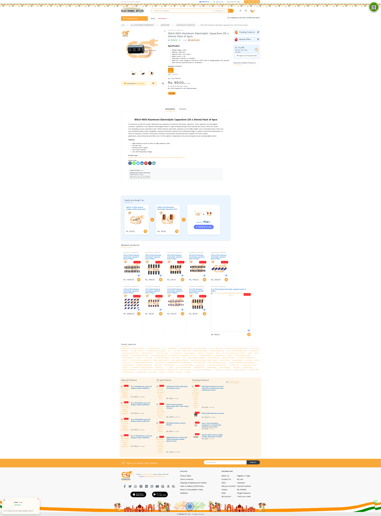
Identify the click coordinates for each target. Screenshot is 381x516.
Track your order (244, 496)
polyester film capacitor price (175, 157)
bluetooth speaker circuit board (204, 360)
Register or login (243, 476)
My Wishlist (241, 490)
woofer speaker (228, 358)
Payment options (244, 486)
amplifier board (200, 348)
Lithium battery (153, 348)
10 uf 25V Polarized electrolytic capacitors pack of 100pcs (228, 290)
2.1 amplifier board (200, 351)
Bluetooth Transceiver (202, 369)
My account (226, 496)
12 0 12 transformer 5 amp (236, 351)
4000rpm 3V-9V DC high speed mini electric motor (177, 387)
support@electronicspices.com (155, 476)
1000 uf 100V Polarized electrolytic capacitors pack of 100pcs (131, 256)
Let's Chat (140, 83)
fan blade (218, 369)
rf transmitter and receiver (141, 367)
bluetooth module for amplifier (242, 362)
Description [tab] (170, 109)
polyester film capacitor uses (138, 157)
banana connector (129, 369)
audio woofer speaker (179, 360)
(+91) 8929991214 (148, 474)
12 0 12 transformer (185, 365)
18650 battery (147, 353)
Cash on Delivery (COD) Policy (192, 486)
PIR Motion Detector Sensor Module (176, 424)
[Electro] (132, 11)
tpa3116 (124, 367)
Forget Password (243, 493)
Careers (225, 490)
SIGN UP (253, 462)
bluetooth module (136, 348)
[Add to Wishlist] (153, 83)
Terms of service (186, 479)
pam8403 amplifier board (143, 362)
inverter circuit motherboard (179, 362)
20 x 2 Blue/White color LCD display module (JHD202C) (140, 420)
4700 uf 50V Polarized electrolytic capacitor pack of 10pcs (218, 256)
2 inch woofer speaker (196, 358)
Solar (124, 360)
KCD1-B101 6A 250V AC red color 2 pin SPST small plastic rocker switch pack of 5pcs (213, 388)
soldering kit (169, 365)
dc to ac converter (183, 367)
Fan (183, 358)
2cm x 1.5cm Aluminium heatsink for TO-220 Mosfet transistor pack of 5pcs (211, 425)
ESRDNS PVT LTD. (184, 514)
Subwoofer (172, 348)
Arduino (228, 369)
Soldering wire (128, 365)
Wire (249, 353)
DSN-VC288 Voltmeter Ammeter (213, 413)
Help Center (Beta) (253, 2)
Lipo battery (234, 365)
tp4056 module (128, 372)
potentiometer (128, 358)
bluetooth (127, 362)
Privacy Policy (185, 476)
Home (153, 18)
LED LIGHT (176, 358)
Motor (230, 355)
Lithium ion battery (249, 365)
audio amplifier (145, 369)
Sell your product (229, 486)
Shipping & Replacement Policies (193, 483)
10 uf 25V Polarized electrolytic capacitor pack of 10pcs (196, 291)
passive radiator (240, 369)
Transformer (237, 360)
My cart (240, 479)
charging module (206, 355)
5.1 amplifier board (162, 358)
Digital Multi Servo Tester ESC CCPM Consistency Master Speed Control (176, 439)
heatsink (236, 367)
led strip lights (162, 353)
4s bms (187, 372)
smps (171, 367)
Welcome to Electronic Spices (130, 2)
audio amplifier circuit (130, 353)
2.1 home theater (137, 351)
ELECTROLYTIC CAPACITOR (186, 25)
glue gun (152, 372)
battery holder (200, 362)
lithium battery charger (155, 351)
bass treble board (242, 355)
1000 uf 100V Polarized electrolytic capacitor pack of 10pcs (153, 256)
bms (217, 353)
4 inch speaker (159, 369)
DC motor (210, 353)
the (163, 348)
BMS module (220, 355)
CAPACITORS (165, 25)
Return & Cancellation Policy (191, 490)
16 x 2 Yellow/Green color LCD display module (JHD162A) (141, 387)
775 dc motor (176, 353)
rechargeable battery (140, 355)
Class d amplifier (215, 348)
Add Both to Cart (205, 227)
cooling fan (200, 365)
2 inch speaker (224, 367)
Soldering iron (185, 348)
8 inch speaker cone (144, 365)
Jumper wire (247, 367)
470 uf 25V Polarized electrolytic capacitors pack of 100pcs (175, 291)
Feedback (184, 493)
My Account (219, 2)
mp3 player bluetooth (217, 362)
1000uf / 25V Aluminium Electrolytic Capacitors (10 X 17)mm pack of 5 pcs (167, 208)
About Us (225, 476)
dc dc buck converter (245, 358)
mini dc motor (213, 358)
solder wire (254, 369)
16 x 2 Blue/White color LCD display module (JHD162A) (140, 403)
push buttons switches (217, 365)
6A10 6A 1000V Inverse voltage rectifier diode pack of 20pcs (212, 435)
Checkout (241, 483)
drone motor (199, 367)
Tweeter (248, 360)
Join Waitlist (172, 93)
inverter (158, 365)
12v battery (160, 362)
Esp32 (257, 360)
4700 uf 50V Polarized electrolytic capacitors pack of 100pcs (131, 291)
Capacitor (159, 367)
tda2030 (162, 372)
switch (139, 358)
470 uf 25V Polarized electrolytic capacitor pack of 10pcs (152, 291)
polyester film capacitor (156, 157)
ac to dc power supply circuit (233, 353)
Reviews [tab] (182, 109)
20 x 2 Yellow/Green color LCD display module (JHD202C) (141, 436)
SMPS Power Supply (161, 360)
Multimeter (253, 351)
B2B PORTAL (205, 1)
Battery (177, 351)
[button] (220, 11)
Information (162, 18)
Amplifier (186, 351)
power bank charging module (236, 348)
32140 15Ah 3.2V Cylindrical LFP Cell (183, 355)
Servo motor (173, 369)
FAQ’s (224, 493)
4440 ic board (185, 369)
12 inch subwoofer (217, 351)
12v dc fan (148, 358)
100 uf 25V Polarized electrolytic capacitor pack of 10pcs (174, 256)
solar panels (189, 353)
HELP (224, 483)
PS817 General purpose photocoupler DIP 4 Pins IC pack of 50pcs (177, 406)
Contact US (226, 479)
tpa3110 (170, 372)
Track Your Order (234, 2)
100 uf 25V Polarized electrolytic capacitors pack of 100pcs (197, 256)
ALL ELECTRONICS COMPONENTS (142, 25)
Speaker (124, 348)
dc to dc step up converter (140, 360)
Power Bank (211, 367)
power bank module (159, 355)
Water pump (224, 360)
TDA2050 (179, 372)
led (169, 351)
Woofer (200, 353)
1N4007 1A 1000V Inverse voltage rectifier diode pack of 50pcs (136, 208)
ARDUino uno (141, 372)
